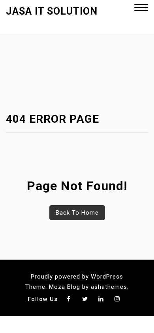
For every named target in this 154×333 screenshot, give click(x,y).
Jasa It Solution (52, 11)
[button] (141, 8)
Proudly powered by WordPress (77, 276)
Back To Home (77, 212)
